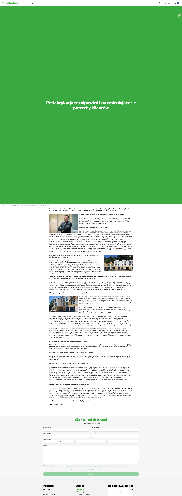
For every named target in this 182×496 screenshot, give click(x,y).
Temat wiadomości (84, 441)
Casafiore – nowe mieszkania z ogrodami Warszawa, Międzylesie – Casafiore (71, 401)
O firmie (8, 205)
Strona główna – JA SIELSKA (57, 404)
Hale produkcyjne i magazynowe (84, 492)
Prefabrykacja (80, 489)
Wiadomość (48, 445)
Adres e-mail (48, 433)
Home (2, 205)
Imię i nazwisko (48, 427)
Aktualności (16, 205)
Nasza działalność (48, 489)
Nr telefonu (96, 427)
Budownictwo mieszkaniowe (83, 494)
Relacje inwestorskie (48, 494)
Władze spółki (46, 492)
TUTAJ (124, 466)
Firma (94, 433)
